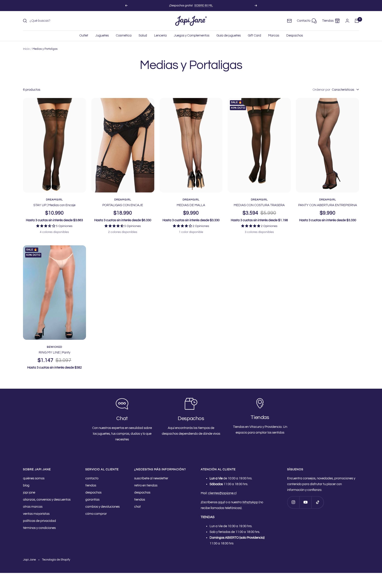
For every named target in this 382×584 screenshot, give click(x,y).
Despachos (294, 35)
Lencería (160, 35)
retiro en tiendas (145, 485)
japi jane (29, 492)
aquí (221, 502)
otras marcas (32, 506)
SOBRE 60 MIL (203, 5)
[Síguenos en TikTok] (317, 502)
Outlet (83, 35)
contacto (91, 478)
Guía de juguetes (228, 35)
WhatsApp (250, 502)
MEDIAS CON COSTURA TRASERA (259, 205)
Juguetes (102, 35)
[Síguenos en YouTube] (305, 502)
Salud (143, 35)
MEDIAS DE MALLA (191, 205)
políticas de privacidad (39, 521)
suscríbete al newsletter (151, 478)
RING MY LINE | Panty (54, 352)
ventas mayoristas (36, 513)
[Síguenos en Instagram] (293, 502)
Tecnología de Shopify (56, 559)
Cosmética (124, 35)
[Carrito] (357, 21)
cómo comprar (96, 513)
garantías (92, 499)
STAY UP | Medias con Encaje (54, 205)
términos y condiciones (39, 528)
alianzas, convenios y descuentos (47, 499)
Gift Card (254, 35)
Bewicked (54, 347)
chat (137, 506)
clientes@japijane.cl (222, 493)
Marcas (273, 35)
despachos (93, 492)
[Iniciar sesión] (347, 21)
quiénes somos (33, 478)
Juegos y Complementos (191, 35)
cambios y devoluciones (102, 506)
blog (26, 485)
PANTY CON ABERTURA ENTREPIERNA (327, 205)
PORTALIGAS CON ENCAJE (122, 205)
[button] (46, 226)
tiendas (90, 485)
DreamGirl (54, 199)
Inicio (26, 48)
